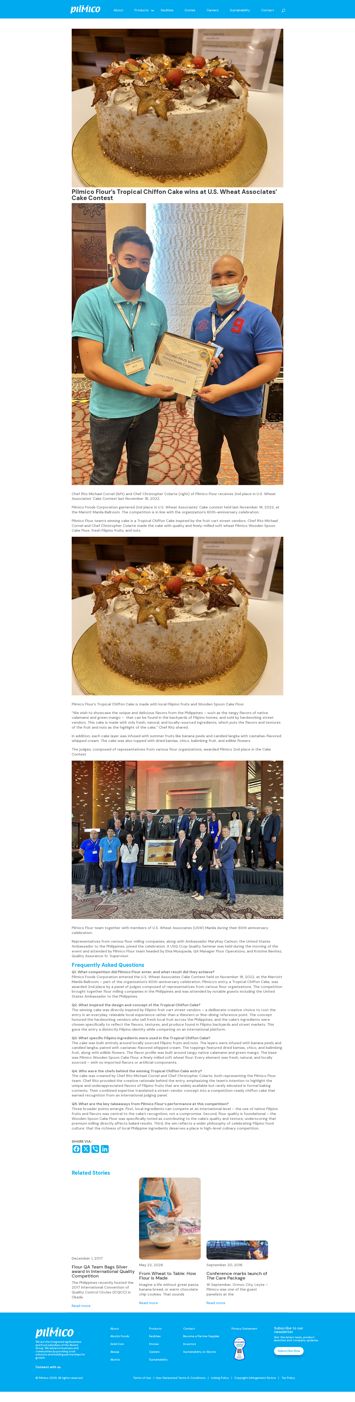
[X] (86, 1149)
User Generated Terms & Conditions (180, 1378)
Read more (81, 1305)
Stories (190, 10)
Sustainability (240, 10)
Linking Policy (220, 1378)
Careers (213, 10)
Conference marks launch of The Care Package (236, 1275)
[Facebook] (76, 1149)
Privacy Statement (244, 1328)
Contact (267, 10)
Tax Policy (288, 1378)
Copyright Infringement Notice (255, 1378)
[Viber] (95, 1149)
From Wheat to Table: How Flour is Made (167, 1275)
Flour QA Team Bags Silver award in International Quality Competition (103, 1271)
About (118, 10)
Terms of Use (142, 1378)
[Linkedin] (104, 1149)
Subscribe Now (289, 1351)
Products (142, 10)
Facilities (167, 10)
